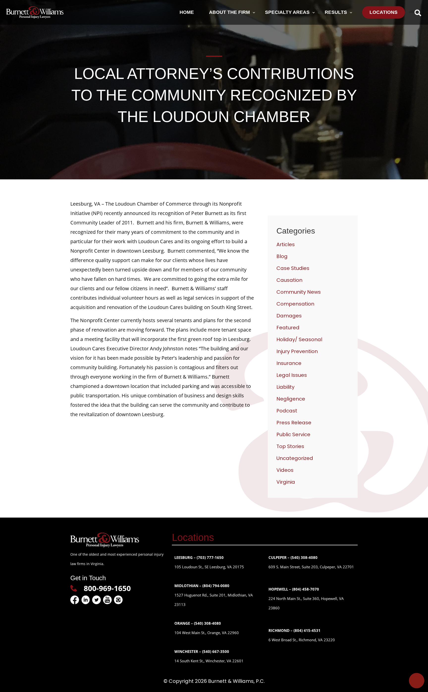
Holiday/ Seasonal (299, 339)
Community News (298, 291)
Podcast (286, 410)
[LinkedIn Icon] (85, 600)
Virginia (285, 481)
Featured (287, 327)
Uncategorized (294, 458)
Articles (285, 244)
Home (187, 12)
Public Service (293, 434)
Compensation (295, 303)
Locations (384, 12)
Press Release (293, 422)
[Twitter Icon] (96, 600)
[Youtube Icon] (107, 600)
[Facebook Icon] (74, 600)
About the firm (229, 12)
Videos (285, 470)
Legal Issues (291, 375)
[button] (418, 13)
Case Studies (292, 268)
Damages (289, 315)
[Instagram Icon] (118, 600)
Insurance (288, 363)
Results (336, 12)
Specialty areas (287, 12)
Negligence (290, 398)
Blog (282, 256)
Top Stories (290, 446)
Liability (285, 386)
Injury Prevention (297, 351)
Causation (289, 280)
